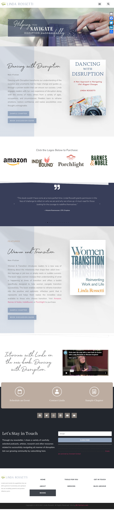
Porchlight (40, 302)
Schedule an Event (20, 400)
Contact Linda (57, 400)
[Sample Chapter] (94, 391)
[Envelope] (74, 415)
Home (42, 479)
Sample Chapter (94, 400)
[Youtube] (67, 415)
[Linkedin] (60, 415)
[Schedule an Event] (19, 391)
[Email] (111, 14)
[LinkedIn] (111, 27)
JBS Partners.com (81, 505)
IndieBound (28, 302)
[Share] (111, 31)
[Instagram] (53, 415)
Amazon (57, 298)
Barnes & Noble (15, 302)
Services (71, 486)
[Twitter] (46, 415)
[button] (100, 4)
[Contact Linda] (57, 391)
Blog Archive (100, 486)
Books (43, 493)
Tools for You (71, 479)
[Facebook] (39, 415)
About (43, 486)
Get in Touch (100, 479)
